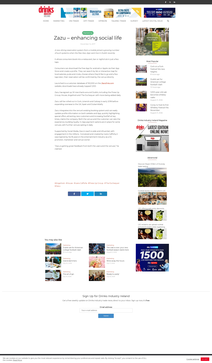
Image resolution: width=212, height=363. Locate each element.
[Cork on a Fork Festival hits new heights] (143, 69)
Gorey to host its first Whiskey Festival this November (159, 107)
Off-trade (88, 21)
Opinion (102, 21)
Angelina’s (60, 183)
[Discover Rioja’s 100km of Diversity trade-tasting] (152, 177)
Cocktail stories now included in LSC (152, 191)
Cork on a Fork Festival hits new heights (157, 69)
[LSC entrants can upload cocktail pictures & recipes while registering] (152, 234)
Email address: (106, 307)
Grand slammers (70, 261)
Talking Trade (118, 21)
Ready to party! (113, 274)
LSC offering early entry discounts (151, 208)
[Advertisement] (88, 214)
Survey (134, 21)
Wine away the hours (115, 261)
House (70, 183)
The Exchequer (112, 183)
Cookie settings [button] (192, 359)
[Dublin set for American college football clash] (143, 82)
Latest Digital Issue (152, 21)
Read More (17, 360)
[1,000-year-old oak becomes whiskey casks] (143, 94)
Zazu (58, 186)
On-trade (74, 21)
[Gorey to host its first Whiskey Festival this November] (143, 107)
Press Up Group (96, 183)
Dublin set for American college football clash (73, 248)
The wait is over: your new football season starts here (118, 248)
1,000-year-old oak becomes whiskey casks (158, 94)
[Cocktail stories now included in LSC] (152, 198)
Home (46, 21)
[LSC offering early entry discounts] (152, 215)
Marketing (59, 21)
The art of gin (68, 274)
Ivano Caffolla (81, 183)
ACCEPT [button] (205, 359)
